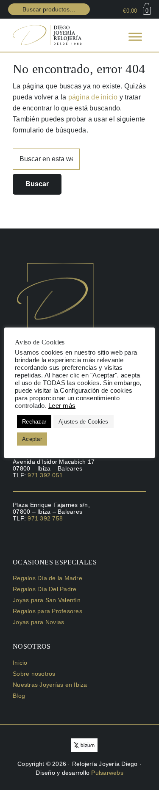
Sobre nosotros (34, 673)
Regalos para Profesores (47, 611)
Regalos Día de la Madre (47, 578)
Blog (19, 695)
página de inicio (93, 97)
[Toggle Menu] (135, 37)
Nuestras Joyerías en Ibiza (50, 684)
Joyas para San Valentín (47, 600)
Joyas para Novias (38, 622)
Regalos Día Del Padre (44, 589)
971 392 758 (45, 518)
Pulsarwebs (107, 772)
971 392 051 (45, 475)
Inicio (20, 662)
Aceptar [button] (32, 439)
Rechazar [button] (34, 421)
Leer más (61, 405)
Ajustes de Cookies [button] (84, 421)
